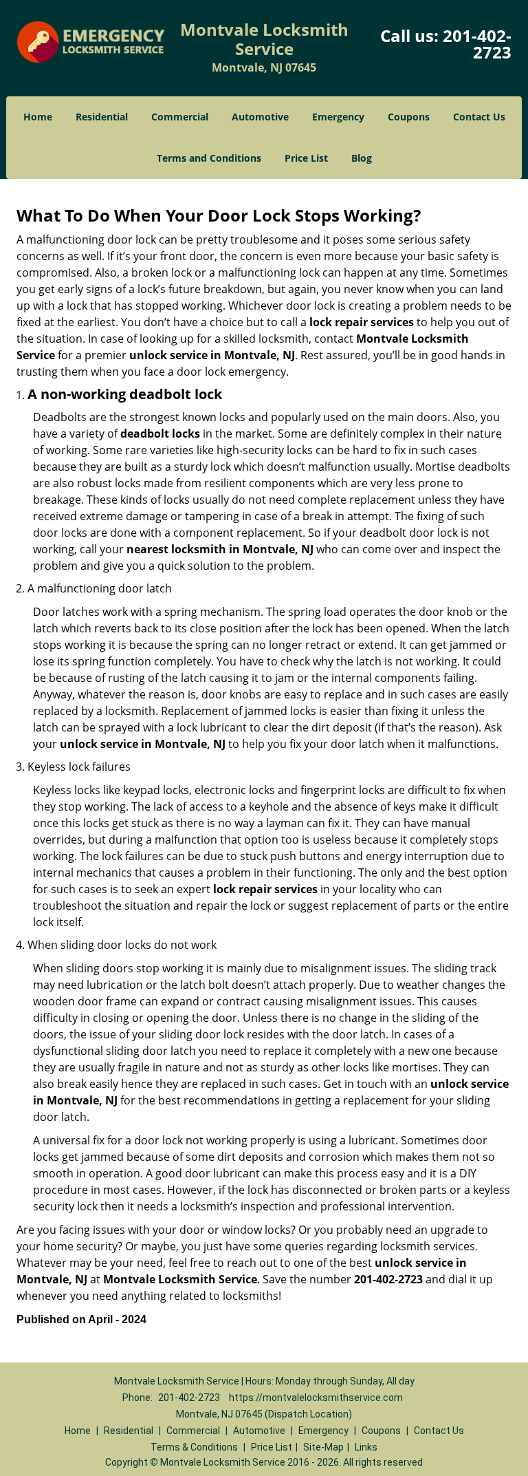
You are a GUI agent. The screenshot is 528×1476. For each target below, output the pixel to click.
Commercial (179, 116)
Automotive (260, 116)
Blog (361, 157)
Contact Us (479, 116)
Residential (102, 116)
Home (37, 116)
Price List (306, 157)
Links (366, 1447)
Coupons (409, 116)
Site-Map (323, 1447)
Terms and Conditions (209, 157)
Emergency (338, 116)
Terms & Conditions (194, 1447)
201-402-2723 (477, 43)
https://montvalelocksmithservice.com (316, 1397)
